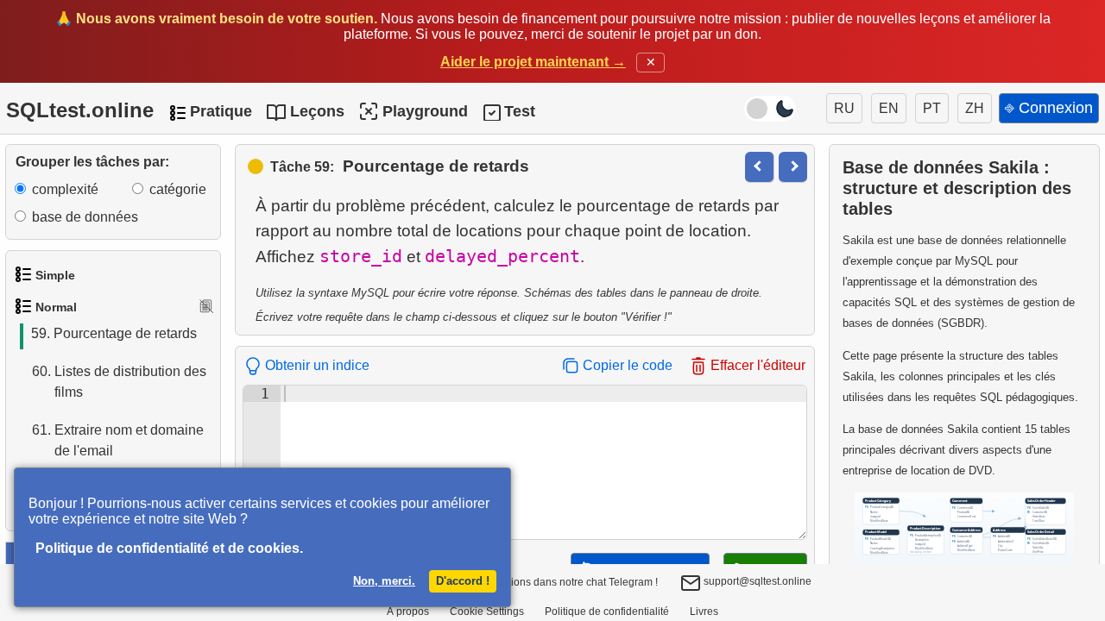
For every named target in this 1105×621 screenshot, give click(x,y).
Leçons (317, 111)
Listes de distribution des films (119, 381)
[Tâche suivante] (793, 167)
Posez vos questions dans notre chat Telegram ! (546, 582)
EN (889, 108)
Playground (425, 111)
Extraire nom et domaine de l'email (118, 440)
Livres (704, 611)
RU (844, 108)
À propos (408, 611)
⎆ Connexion (1049, 107)
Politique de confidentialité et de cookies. (169, 548)
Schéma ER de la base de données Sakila (965, 579)
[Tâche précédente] (759, 167)
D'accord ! (462, 580)
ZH (974, 108)
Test (519, 111)
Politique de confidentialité (607, 611)
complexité (65, 189)
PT (932, 108)
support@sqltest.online (756, 581)
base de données (85, 217)
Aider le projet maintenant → (533, 61)
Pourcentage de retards (114, 333)
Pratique (221, 111)
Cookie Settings (487, 611)
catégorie (177, 189)
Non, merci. (384, 580)
